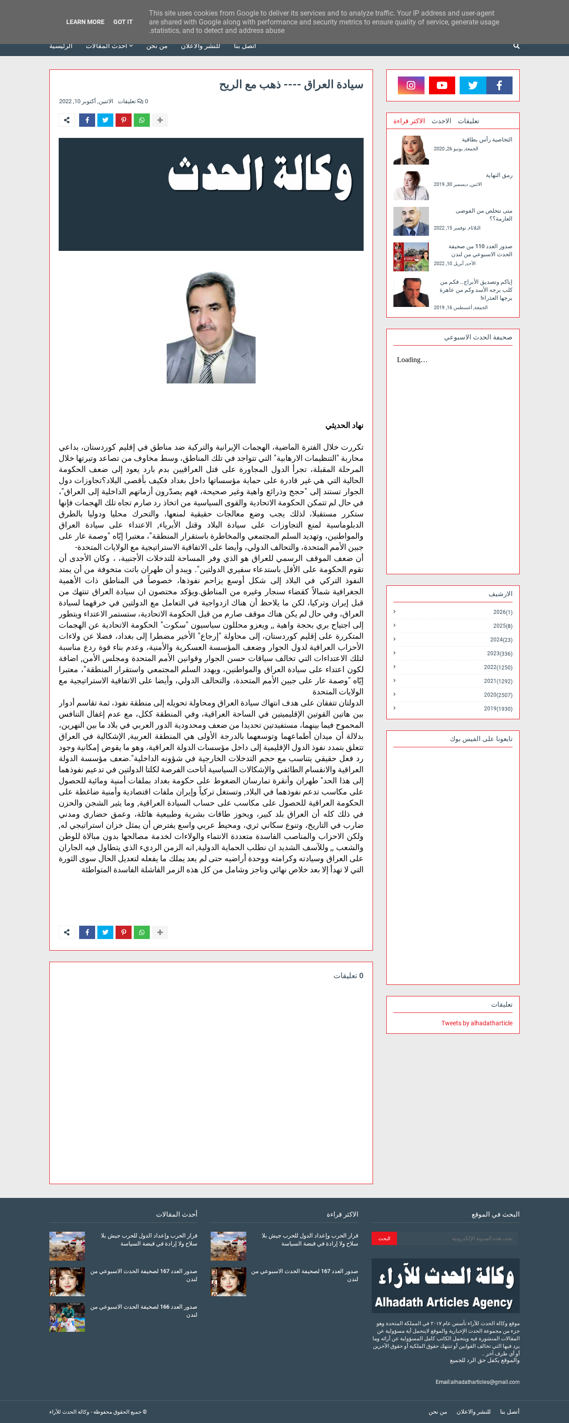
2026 (503, 612)
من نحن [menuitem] (157, 46)
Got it (123, 21)
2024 (501, 640)
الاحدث (441, 121)
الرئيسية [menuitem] (60, 46)
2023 (500, 653)
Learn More (85, 21)
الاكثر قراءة (409, 121)
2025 (503, 626)
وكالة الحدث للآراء (69, 1412)
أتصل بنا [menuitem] (245, 46)
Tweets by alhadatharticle (477, 1023)
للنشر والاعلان (474, 1411)
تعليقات (468, 121)
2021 (498, 681)
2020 (498, 695)
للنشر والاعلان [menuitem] (200, 46)
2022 (498, 667)
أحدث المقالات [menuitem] (106, 46)
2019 (498, 708)
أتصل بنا (510, 1411)
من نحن (438, 1411)
